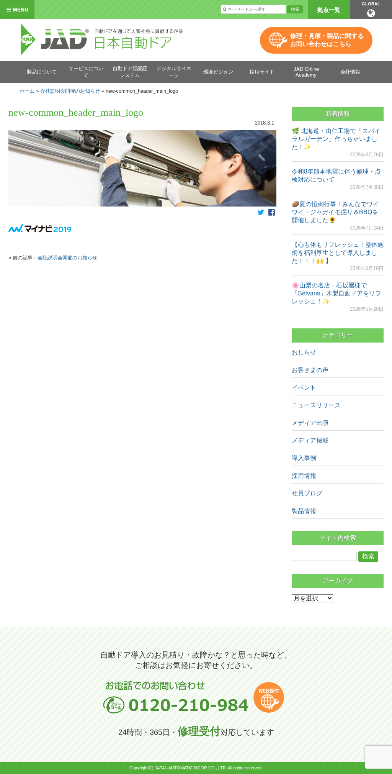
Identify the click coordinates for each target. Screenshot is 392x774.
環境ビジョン (218, 72)
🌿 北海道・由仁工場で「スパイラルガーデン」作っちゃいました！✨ (336, 139)
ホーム (27, 91)
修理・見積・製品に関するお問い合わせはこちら (327, 40)
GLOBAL (371, 4)
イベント (304, 387)
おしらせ (304, 352)
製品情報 (304, 511)
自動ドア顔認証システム (130, 72)
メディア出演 (310, 423)
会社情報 (350, 72)
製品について (42, 72)
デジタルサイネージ (174, 72)
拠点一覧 (328, 10)
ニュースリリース (316, 405)
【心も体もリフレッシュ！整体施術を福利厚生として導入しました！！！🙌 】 (338, 252)
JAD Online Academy (306, 72)
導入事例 (304, 458)
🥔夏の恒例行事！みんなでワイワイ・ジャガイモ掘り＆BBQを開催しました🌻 (335, 212)
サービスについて (86, 72)
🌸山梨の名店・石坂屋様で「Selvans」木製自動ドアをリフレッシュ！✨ (336, 293)
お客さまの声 (310, 370)
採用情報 (304, 475)
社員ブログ (307, 493)
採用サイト (262, 72)
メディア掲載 (310, 440)
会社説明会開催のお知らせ (70, 91)
